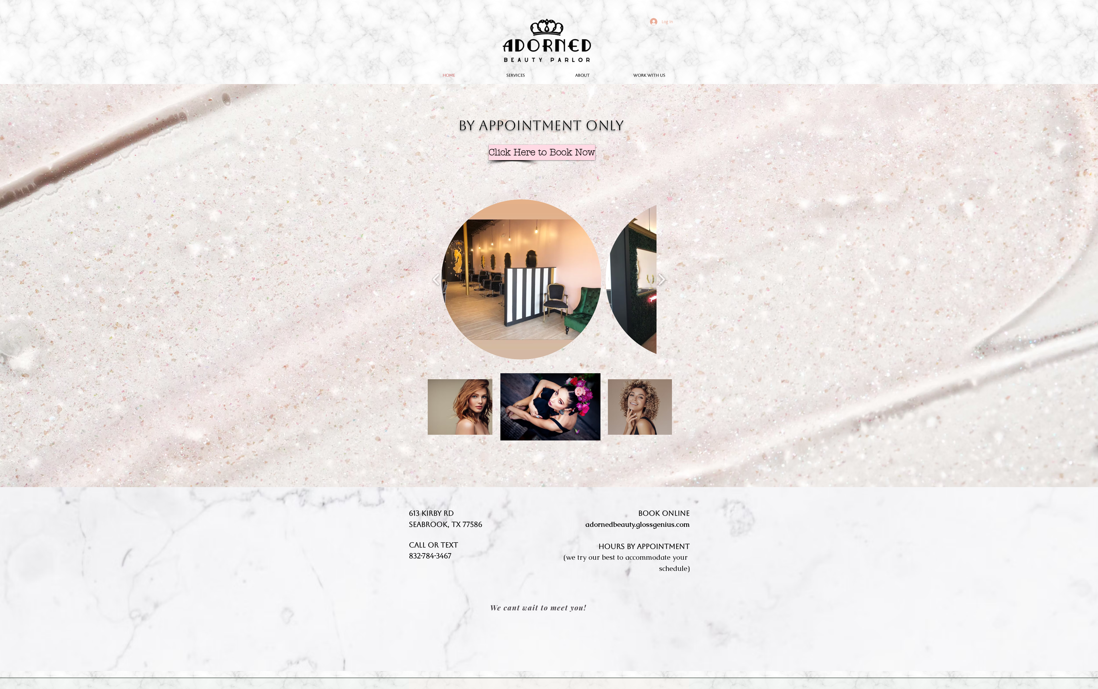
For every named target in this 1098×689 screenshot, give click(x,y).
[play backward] (436, 279)
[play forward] (661, 279)
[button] (521, 279)
